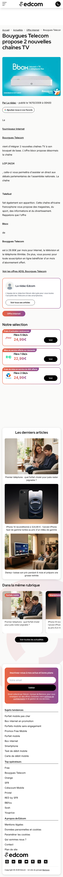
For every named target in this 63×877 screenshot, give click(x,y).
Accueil (5, 30)
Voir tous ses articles (20, 302)
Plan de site (11, 849)
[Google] (7, 861)
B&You (8, 802)
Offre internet (33, 30)
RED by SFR (11, 797)
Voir (51, 340)
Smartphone (11, 746)
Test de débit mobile (16, 750)
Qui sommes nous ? (15, 839)
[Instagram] (32, 861)
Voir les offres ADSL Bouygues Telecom (24, 271)
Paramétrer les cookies (17, 834)
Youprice (10, 812)
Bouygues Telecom (13, 137)
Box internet (11, 741)
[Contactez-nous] (58, 4)
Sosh (7, 807)
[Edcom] (31, 4)
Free (7, 767)
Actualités (18, 30)
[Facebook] (20, 861)
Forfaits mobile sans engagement (23, 726)
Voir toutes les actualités (31, 639)
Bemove (45, 870)
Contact (9, 844)
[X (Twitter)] (39, 861)
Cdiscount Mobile (14, 787)
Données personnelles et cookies (23, 829)
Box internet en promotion (19, 721)
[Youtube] (26, 861)
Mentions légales (14, 824)
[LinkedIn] (13, 861)
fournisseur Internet (13, 128)
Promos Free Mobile (16, 731)
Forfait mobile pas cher (17, 716)
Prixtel (8, 792)
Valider (31, 687)
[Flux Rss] (45, 861)
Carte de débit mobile (17, 755)
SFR (7, 782)
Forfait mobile (12, 736)
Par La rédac (9, 102)
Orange (9, 777)
